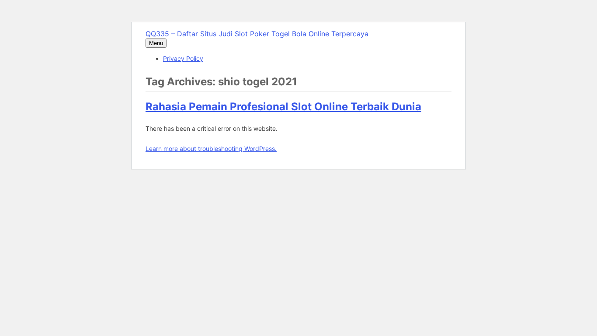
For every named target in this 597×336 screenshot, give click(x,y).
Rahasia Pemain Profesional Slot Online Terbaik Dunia (283, 106)
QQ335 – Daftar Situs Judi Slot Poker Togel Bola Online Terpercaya (257, 33)
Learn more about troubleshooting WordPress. (211, 148)
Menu (156, 43)
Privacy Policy (183, 58)
